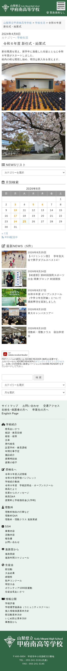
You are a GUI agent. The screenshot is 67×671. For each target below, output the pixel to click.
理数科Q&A (11, 515)
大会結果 (10, 573)
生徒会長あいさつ (14, 591)
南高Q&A (10, 496)
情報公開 (11, 598)
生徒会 (9, 564)
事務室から (11, 622)
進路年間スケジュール (17, 557)
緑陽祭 (8, 577)
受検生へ (11, 469)
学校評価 (10, 603)
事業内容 (10, 531)
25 (24, 221)
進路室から (11, 549)
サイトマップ (10, 405)
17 (15, 216)
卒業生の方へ (40, 409)
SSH (7, 526)
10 (15, 210)
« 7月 (5, 233)
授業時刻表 (11, 458)
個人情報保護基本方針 (17, 611)
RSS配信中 (11, 237)
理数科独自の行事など (17, 512)
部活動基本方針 (13, 614)
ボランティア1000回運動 (18, 588)
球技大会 (10, 584)
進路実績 (10, 554)
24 (15, 221)
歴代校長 (10, 444)
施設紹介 (10, 455)
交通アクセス (51, 405)
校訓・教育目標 (13, 432)
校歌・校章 (11, 436)
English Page (10, 413)
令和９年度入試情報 (16, 474)
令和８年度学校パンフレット (20, 478)
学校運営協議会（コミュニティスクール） (28, 607)
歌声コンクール (13, 580)
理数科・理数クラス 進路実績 (21, 519)
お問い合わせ (31, 405)
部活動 (8, 569)
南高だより (11, 489)
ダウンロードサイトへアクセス (49, 361)
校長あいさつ (12, 429)
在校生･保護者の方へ (15, 409)
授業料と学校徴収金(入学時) (20, 500)
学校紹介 (11, 424)
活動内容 (10, 535)
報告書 (8, 538)
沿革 (7, 440)
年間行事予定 (12, 451)
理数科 (8, 507)
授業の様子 (11, 462)
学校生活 (22, 37)
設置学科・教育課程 (16, 447)
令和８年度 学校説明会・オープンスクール (29, 485)
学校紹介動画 (12, 481)
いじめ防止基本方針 (16, 618)
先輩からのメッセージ (17, 492)
